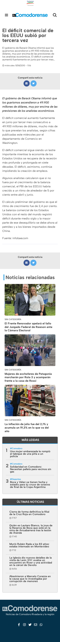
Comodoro (17, 448)
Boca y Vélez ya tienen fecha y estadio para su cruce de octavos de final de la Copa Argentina (30, 484)
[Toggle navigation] (6, 15)
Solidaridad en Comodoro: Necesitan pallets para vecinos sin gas (30, 469)
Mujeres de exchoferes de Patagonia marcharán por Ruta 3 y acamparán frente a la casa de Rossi (28, 377)
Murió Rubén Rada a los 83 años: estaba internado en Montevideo (29, 545)
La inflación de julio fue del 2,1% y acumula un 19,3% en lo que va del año (27, 427)
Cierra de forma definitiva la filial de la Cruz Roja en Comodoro (29, 513)
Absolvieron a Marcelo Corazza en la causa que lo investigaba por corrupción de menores (30, 579)
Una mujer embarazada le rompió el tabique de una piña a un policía (30, 454)
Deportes (16, 479)
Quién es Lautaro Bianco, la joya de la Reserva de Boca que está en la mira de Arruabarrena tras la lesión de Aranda (30, 529)
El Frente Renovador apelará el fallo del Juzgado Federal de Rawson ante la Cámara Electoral (28, 327)
